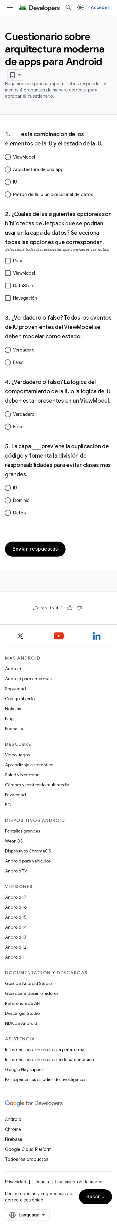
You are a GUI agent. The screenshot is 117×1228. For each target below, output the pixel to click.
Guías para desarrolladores (31, 993)
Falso (18, 362)
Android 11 (15, 957)
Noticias (13, 708)
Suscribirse (99, 1197)
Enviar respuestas (35, 549)
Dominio (21, 500)
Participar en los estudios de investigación (46, 1079)
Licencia (40, 1181)
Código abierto (20, 698)
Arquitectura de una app (38, 169)
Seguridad (15, 688)
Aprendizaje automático (29, 765)
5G (8, 805)
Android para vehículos (28, 861)
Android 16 (16, 907)
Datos (19, 513)
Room (19, 260)
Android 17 (16, 897)
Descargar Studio (22, 1013)
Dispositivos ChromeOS (28, 851)
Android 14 (16, 927)
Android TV (16, 871)
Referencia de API (22, 1003)
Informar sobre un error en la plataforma (45, 1049)
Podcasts (14, 728)
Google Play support (25, 1069)
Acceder (100, 7)
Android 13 (15, 937)
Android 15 (16, 917)
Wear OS (14, 841)
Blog (9, 718)
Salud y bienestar (22, 775)
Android (13, 668)
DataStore (24, 285)
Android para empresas (28, 678)
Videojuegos (17, 755)
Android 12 (16, 947)
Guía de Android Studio (28, 983)
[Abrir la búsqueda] (68, 7)
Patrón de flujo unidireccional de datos (53, 194)
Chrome (13, 1129)
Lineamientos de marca (78, 1181)
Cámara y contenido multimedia (37, 785)
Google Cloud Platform (28, 1149)
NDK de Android (21, 1023)
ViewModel (24, 157)
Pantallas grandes (22, 831)
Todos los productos (26, 1159)
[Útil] (70, 608)
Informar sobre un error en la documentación (49, 1059)
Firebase (13, 1139)
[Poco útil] (79, 608)
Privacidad (15, 795)
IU (15, 182)
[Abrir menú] (10, 7)
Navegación (25, 298)
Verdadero (24, 350)
